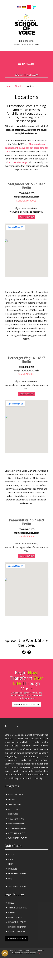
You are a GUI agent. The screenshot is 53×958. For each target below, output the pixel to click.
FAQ (10, 878)
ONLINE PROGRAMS (16, 823)
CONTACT (12, 854)
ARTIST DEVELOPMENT (17, 828)
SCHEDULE (12, 869)
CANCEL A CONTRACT (17, 931)
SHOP (10, 864)
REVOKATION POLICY (17, 922)
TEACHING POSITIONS (17, 886)
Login (39, 953)
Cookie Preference (16, 938)
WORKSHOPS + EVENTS (17, 838)
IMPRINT (11, 912)
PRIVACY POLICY (15, 917)
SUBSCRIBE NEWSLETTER (26, 704)
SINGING (11, 799)
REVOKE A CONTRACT (17, 927)
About (18, 85)
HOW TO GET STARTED (17, 873)
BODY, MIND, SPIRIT (16, 833)
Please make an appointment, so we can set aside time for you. (26, 148)
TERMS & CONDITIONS (17, 908)
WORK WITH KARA (15, 795)
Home (8, 85)
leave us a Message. (18, 162)
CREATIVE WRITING (16, 819)
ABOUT (11, 859)
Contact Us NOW (27, 217)
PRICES (11, 903)
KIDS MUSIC (13, 814)
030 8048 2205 (26, 40)
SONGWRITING (14, 804)
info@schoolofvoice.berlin (26, 44)
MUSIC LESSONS (14, 809)
